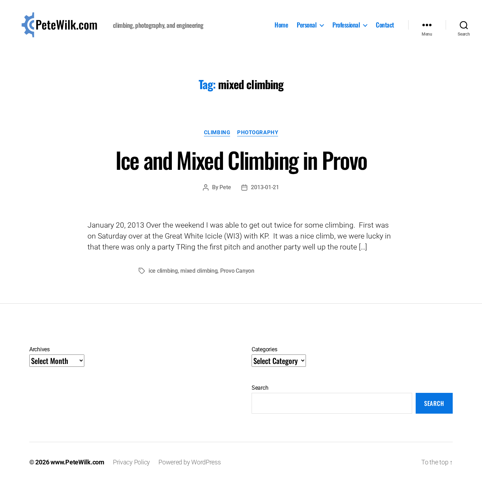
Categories (264, 349)
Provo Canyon (237, 270)
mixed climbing (198, 270)
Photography (257, 132)
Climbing (217, 132)
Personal (307, 25)
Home (281, 25)
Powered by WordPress (189, 462)
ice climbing (163, 270)
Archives (39, 349)
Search (260, 387)
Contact (385, 25)
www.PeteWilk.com (77, 462)
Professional (346, 25)
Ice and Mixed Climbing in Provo (241, 159)
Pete (225, 187)
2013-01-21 (265, 187)
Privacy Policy (131, 462)
